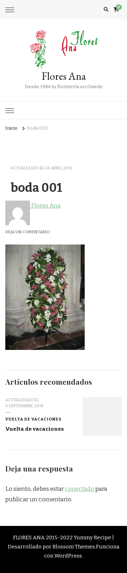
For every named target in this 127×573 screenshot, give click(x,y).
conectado (79, 489)
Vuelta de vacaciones (33, 419)
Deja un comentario (27, 231)
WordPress (68, 556)
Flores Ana (64, 76)
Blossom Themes (74, 546)
